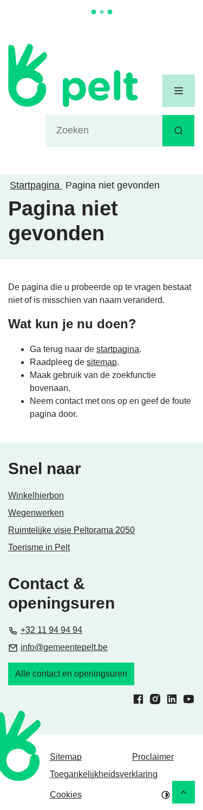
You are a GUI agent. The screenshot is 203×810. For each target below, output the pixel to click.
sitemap (102, 362)
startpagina (117, 349)
